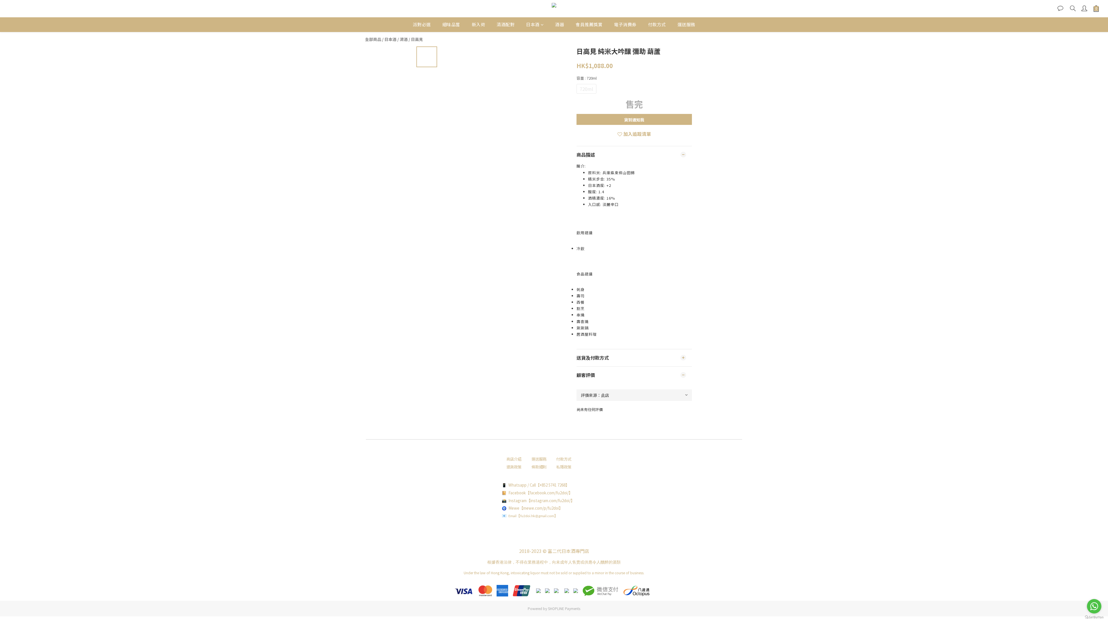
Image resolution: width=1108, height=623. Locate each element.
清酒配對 (505, 24)
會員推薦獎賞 (589, 24)
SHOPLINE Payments (564, 608)
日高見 (417, 39)
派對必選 (422, 24)
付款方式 (657, 24)
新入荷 (478, 24)
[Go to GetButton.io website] (1094, 617)
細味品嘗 (451, 24)
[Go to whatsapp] (1094, 606)
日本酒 (533, 24)
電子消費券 (625, 24)
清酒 (404, 39)
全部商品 (373, 39)
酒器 (559, 24)
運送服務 (686, 24)
